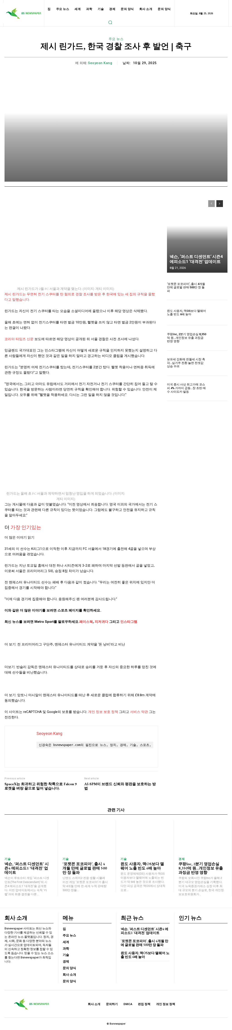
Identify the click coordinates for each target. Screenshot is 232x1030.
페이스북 (86, 622)
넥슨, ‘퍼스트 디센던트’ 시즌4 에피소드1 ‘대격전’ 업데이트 (196, 259)
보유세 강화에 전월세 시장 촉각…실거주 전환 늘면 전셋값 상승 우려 (186, 363)
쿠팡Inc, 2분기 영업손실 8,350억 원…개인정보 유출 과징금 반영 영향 (186, 337)
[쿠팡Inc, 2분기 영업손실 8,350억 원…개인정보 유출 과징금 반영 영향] (218, 338)
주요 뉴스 (116, 39)
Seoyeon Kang (100, 63)
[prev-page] (211, 203)
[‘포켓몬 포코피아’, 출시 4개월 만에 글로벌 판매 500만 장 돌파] (218, 287)
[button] (110, 22)
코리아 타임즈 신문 (19, 339)
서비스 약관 (139, 712)
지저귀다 (101, 622)
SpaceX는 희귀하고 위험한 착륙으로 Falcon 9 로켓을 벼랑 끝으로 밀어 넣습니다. (41, 786)
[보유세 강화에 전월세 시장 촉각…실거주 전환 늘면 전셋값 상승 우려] (218, 363)
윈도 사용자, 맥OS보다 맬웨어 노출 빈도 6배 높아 (186, 312)
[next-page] (219, 203)
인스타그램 (128, 622)
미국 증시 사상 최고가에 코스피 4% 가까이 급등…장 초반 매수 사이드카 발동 (186, 388)
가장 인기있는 (25, 527)
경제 (182, 858)
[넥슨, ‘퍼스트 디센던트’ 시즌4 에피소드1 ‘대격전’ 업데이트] (197, 234)
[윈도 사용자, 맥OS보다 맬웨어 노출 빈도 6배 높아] (218, 312)
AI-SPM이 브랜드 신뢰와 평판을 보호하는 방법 (120, 786)
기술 (8, 858)
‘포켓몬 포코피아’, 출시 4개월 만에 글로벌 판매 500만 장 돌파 (186, 287)
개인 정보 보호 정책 (103, 712)
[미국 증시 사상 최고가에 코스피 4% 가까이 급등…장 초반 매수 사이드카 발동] (218, 388)
